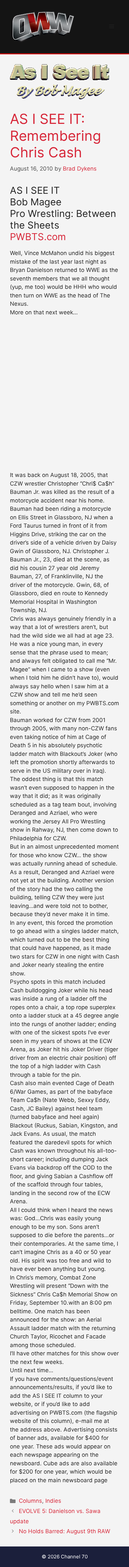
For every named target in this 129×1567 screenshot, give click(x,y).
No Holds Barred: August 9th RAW (64, 1531)
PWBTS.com (38, 236)
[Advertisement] (64, 392)
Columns (30, 1500)
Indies (53, 1500)
